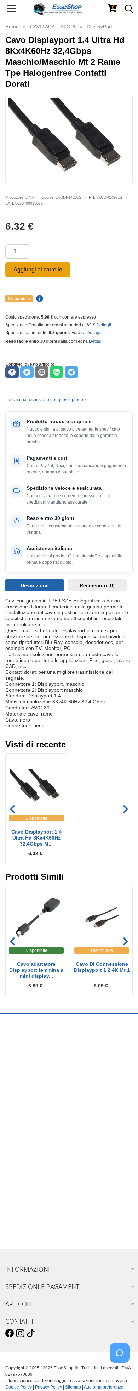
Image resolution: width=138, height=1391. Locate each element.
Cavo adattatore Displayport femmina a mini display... (36, 970)
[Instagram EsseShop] (20, 1333)
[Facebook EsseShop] (9, 1333)
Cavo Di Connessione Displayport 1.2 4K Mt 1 (102, 967)
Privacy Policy (48, 1387)
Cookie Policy (18, 1387)
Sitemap (73, 1387)
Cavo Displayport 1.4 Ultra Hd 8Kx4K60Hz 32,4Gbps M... (36, 838)
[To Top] (121, 1374)
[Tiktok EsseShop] (31, 1333)
